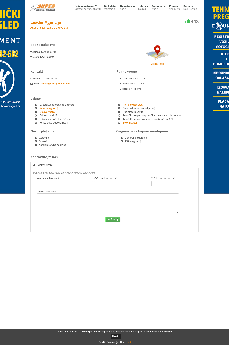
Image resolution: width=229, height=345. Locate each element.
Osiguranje (159, 7)
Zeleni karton (130, 122)
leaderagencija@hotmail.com (56, 83)
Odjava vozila (47, 112)
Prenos (174, 7)
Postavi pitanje (45, 165)
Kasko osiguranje (49, 108)
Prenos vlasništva (133, 104)
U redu (115, 336)
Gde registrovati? (88, 7)
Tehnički (143, 7)
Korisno (190, 7)
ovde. (130, 342)
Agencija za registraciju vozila (49, 27)
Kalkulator (110, 7)
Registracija (127, 7)
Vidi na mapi (157, 63)
